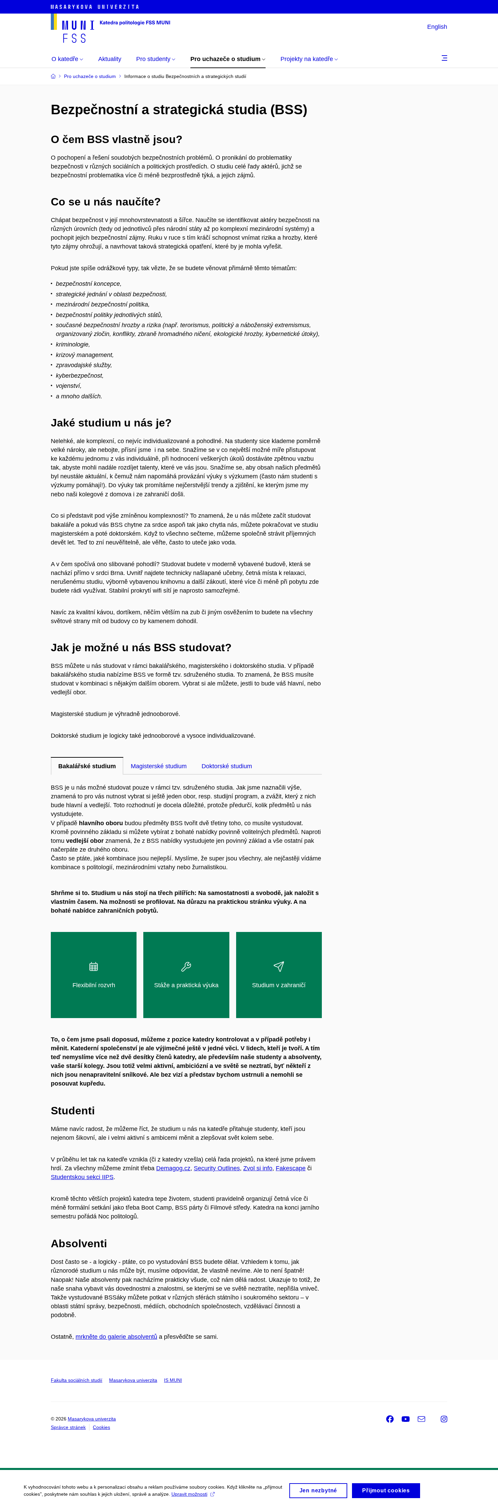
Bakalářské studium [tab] (87, 766)
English (437, 26)
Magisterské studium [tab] (159, 766)
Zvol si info (257, 1168)
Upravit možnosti (189, 1494)
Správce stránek (68, 1427)
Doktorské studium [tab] (227, 766)
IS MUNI (173, 1380)
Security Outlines (217, 1168)
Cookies (101, 1427)
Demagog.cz (173, 1168)
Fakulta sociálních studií (76, 1380)
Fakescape (291, 1168)
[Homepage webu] (110, 28)
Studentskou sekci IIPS (82, 1177)
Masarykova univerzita (133, 1380)
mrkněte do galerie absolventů (116, 1336)
